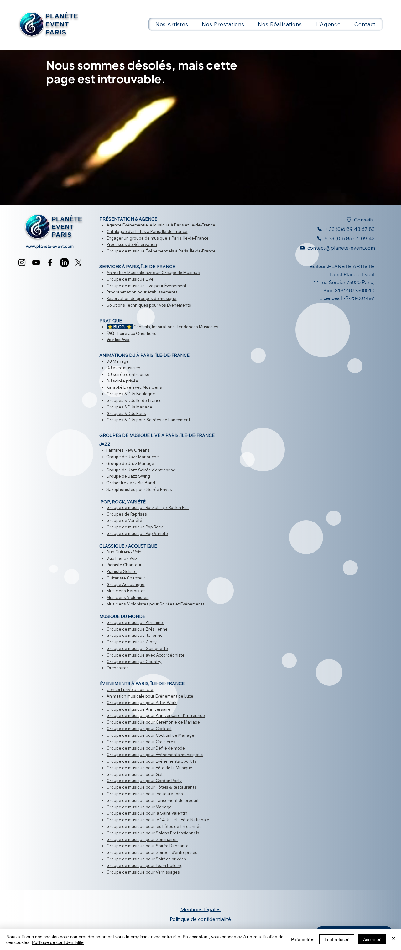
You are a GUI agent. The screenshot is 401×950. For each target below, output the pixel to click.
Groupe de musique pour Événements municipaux (155, 754)
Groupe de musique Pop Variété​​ (137, 533)
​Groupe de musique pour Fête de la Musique (149, 767)
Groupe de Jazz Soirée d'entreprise (140, 469)
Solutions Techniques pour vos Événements (149, 305)
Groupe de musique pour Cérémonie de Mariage (153, 721)
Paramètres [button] (302, 939)
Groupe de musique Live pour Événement (146, 285)
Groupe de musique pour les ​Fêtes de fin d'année (154, 826)
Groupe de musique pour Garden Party (144, 780)
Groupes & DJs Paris (126, 413)
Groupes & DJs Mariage (129, 406)
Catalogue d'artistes (126, 231)
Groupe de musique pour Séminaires (142, 839)
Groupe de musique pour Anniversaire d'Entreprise (156, 715)
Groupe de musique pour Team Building (145, 865)
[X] (78, 262)
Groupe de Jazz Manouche (132, 456)
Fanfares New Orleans (128, 450)
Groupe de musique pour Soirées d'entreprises (152, 852)
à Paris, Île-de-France (166, 231)
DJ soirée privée (122, 380)
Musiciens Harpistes (126, 590)
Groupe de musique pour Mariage (139, 806)
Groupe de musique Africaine (135, 622)
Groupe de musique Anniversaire (138, 709)
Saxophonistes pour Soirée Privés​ (139, 489)
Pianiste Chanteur (124, 564)
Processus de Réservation (132, 244)
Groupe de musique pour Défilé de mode (146, 747)
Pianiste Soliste (122, 571)
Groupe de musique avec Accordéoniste (146, 654)
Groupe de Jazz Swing (128, 476)
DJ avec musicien (123, 367)
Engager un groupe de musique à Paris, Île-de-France (158, 238)
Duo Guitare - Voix (124, 551)
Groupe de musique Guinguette (137, 648)
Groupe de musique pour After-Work (142, 702)
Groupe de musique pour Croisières (141, 741)
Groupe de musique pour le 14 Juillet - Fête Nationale (158, 819)
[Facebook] (50, 262)
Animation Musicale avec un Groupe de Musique (153, 272)
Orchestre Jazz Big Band (130, 482)
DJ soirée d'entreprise (128, 374)
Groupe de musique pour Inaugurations (145, 793)
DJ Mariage (118, 361)
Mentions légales (200, 909)
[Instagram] (22, 262)
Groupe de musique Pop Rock (135, 526)
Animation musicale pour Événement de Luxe (150, 695)
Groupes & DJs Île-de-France (134, 400)
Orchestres (118, 667)
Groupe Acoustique (125, 584)
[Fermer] (393, 939)
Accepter (372, 939)
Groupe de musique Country (134, 661)
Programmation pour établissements (142, 291)
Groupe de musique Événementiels (140, 250)
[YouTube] (36, 262)
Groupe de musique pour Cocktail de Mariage (150, 735)
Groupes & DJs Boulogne (131, 393)
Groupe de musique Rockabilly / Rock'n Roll (148, 507)
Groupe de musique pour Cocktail (139, 728)
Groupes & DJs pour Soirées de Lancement (148, 419)
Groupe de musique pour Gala (136, 774)
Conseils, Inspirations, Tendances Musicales (162, 326)
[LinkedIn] (64, 262)
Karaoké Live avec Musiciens (134, 387)
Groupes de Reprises (127, 514)
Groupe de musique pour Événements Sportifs (151, 761)
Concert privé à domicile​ (130, 689)
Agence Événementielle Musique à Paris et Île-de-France (161, 224)
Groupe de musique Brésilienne (137, 628)
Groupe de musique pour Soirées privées (146, 858)
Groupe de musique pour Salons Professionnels (153, 832)
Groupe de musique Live (130, 279)
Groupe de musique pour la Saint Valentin (147, 813)
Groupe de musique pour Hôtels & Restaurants (151, 787)
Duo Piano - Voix (122, 558)
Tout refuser (337, 939)
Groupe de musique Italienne (135, 635)
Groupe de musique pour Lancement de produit (153, 800)
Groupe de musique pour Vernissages (143, 872)
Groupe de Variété (124, 520)
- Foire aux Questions (131, 333)
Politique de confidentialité (58, 942)
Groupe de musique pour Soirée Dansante (148, 845)
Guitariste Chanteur (126, 577)
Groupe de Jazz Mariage (130, 463)
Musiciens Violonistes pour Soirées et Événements (156, 603)
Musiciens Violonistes (127, 597)
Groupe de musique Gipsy (132, 641)
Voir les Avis (118, 339)
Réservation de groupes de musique (141, 298)
